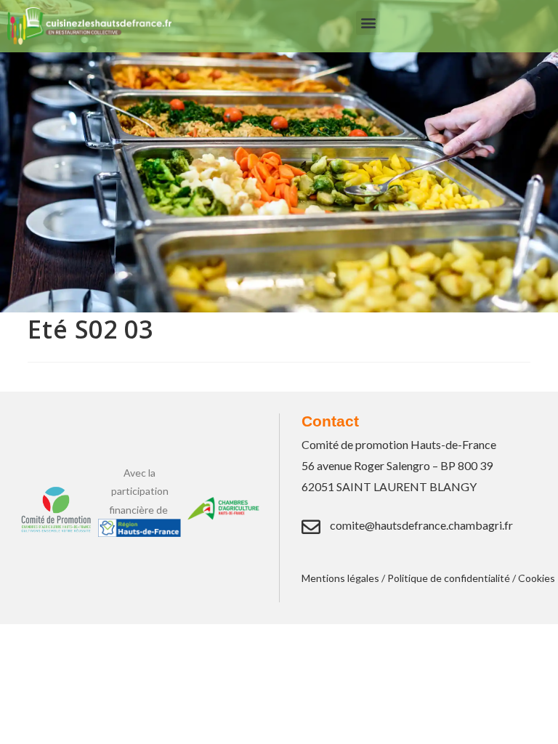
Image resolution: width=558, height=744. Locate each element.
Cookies (536, 578)
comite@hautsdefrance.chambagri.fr (421, 525)
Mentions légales (340, 578)
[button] (368, 23)
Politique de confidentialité (448, 578)
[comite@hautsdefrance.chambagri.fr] (311, 526)
